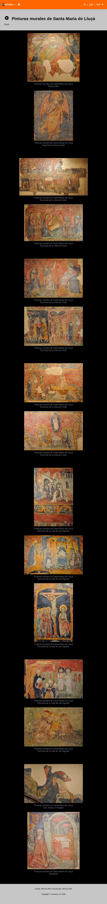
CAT (91, 5)
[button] (102, 4)
